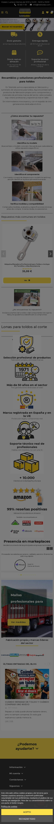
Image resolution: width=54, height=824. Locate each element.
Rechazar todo (27, 819)
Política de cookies (9, 806)
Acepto (27, 812)
